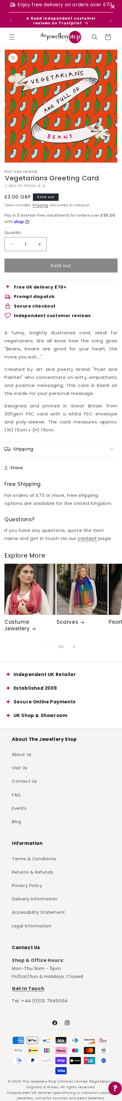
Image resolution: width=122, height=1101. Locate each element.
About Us (22, 754)
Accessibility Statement (38, 912)
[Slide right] (74, 646)
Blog (16, 822)
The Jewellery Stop (39, 1081)
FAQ (16, 795)
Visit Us (20, 768)
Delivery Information (34, 899)
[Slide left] (47, 646)
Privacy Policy (27, 886)
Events (19, 808)
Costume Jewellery (17, 625)
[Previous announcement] (10, 20)
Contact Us (24, 781)
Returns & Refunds (32, 872)
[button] (11, 37)
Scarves (67, 622)
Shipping (40, 205)
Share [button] (16, 468)
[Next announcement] (111, 20)
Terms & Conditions (34, 859)
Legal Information (31, 926)
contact (87, 538)
